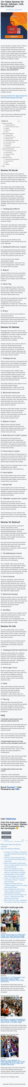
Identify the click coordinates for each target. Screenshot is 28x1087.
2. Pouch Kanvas (8, 152)
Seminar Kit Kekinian (8, 133)
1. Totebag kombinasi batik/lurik (11, 159)
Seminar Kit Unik (7, 157)
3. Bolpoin (6, 128)
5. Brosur (6, 131)
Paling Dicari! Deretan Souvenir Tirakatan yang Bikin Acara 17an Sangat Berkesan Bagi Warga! (15, 885)
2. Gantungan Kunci (8, 161)
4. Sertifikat (7, 155)
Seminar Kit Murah (7, 123)
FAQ (4, 166)
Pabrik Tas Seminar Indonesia (10, 849)
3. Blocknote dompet (9, 154)
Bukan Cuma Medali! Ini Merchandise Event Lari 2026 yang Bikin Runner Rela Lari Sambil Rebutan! (15, 865)
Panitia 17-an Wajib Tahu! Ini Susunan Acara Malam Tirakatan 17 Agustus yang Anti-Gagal (15, 879)
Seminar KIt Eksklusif (8, 149)
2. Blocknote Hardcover (9, 137)
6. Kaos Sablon (7, 143)
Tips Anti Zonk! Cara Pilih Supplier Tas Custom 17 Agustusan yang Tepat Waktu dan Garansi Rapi (15, 896)
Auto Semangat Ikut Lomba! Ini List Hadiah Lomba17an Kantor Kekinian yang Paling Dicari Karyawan (14, 891)
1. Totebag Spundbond (9, 125)
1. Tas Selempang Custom (10, 150)
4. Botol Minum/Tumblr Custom (11, 140)
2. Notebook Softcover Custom (11, 126)
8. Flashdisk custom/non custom (12, 147)
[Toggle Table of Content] (18, 121)
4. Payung (6, 164)
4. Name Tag (7, 130)
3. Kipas (6, 162)
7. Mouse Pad (7, 145)
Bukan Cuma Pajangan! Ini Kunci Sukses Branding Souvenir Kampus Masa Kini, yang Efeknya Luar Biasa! (14, 870)
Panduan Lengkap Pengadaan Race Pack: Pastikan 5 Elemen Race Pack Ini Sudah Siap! (15, 859)
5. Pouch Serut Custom (9, 142)
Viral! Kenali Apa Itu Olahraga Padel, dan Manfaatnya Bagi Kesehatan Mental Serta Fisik (13, 936)
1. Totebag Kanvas (8, 135)
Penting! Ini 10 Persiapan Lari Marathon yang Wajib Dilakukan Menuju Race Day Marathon (15, 854)
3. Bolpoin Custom (8, 138)
